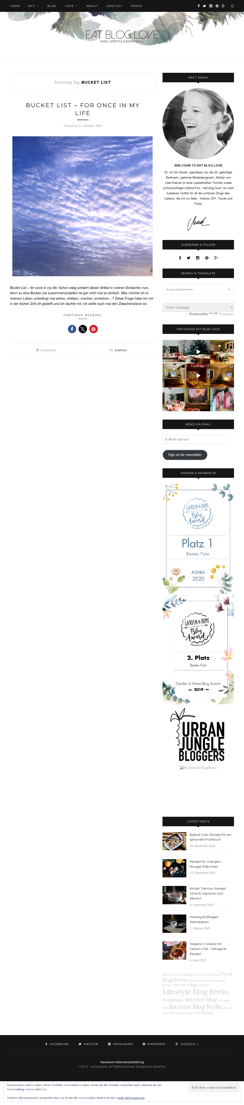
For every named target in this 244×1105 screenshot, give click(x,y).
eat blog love (195, 980)
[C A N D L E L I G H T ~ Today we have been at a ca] (198, 375)
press (136, 6)
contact (115, 6)
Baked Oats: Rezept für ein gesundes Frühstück (210, 837)
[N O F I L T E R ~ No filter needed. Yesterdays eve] (198, 399)
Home (15, 6)
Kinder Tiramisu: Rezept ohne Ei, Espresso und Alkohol (208, 893)
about (92, 6)
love (69, 6)
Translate (226, 314)
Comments (46, 350)
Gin (195, 974)
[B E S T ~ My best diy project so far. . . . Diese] (222, 399)
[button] (72, 329)
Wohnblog (204, 1013)
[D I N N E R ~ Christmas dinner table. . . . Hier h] (222, 352)
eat (31, 6)
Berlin (202, 974)
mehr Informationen (131, 1098)
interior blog (201, 999)
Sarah (121, 350)
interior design (185, 985)
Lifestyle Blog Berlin (196, 991)
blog (52, 6)
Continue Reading (83, 315)
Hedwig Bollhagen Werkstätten (204, 919)
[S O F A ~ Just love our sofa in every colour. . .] (174, 399)
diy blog (203, 985)
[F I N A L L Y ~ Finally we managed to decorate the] (222, 375)
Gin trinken (213, 974)
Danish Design (212, 980)
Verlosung (224, 1000)
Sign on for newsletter (185, 455)
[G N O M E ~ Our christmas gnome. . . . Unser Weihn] (198, 352)
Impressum (107, 1062)
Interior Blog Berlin (196, 1007)
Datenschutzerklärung (129, 1062)
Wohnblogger (174, 1000)
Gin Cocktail (170, 974)
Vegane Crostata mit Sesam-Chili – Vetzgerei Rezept (208, 949)
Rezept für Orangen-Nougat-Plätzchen (206, 864)
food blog (185, 974)
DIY (165, 1008)
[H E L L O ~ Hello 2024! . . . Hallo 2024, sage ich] (174, 352)
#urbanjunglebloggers (181, 1013)
